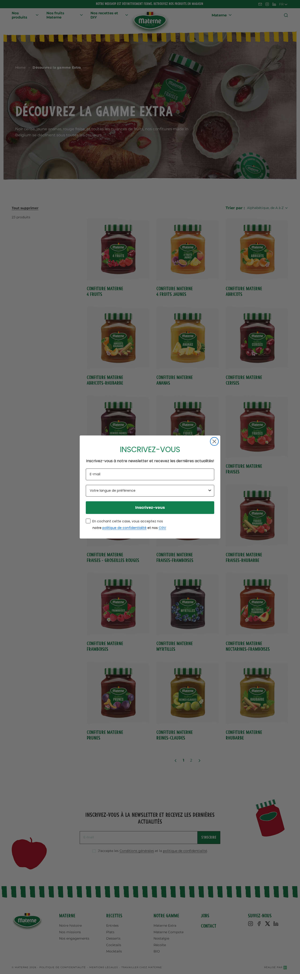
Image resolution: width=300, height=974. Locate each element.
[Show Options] (209, 490)
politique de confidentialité (124, 527)
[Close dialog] (214, 441)
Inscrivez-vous (150, 507)
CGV (162, 527)
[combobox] (148, 490)
